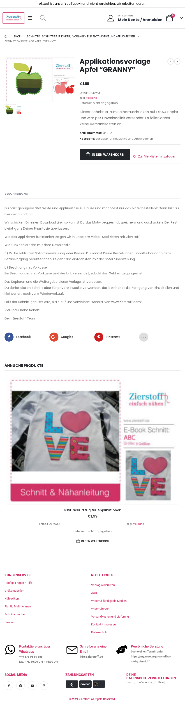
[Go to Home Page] (6, 36)
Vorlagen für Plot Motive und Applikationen (124, 139)
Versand (91, 98)
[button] (42, 18)
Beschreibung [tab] (16, 194)
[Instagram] (44, 685)
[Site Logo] (13, 18)
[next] (177, 61)
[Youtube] (32, 685)
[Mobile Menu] (31, 18)
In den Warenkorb (108, 154)
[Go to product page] (92, 440)
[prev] (170, 61)
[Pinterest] (20, 685)
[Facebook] (9, 685)
